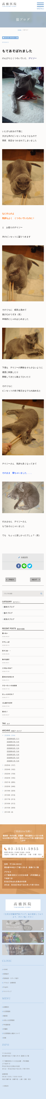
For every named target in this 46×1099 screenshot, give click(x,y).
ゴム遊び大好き (7, 703)
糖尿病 (5, 1016)
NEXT (34, 579)
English (5, 987)
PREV (11, 579)
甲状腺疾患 (6, 1024)
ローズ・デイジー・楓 (11, 37)
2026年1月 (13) (13, 761)
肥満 (4, 1038)
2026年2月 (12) (13, 757)
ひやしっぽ (6, 642)
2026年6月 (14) (13, 745)
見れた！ (5, 711)
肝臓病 (5, 1029)
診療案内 (6, 1007)
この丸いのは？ (7, 668)
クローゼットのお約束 (9, 685)
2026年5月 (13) (13, 748)
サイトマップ (7, 991)
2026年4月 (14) (13, 751)
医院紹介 (6, 974)
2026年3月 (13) (13, 754)
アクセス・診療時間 (9, 982)
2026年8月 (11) (13, 738)
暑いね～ (5, 633)
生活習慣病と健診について (11, 1033)
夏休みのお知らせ (8, 677)
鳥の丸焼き (6, 659)
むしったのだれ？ (8, 694)
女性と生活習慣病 (8, 1020)
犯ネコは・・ (6, 650)
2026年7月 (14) (13, 742)
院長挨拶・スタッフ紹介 (11, 978)
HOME (19, 30)
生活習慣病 (6, 1011)
